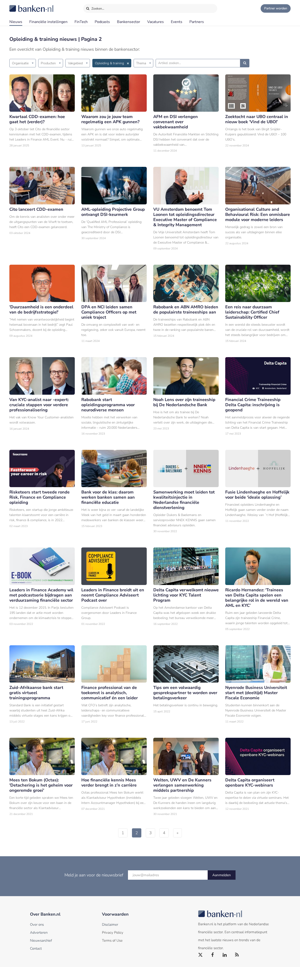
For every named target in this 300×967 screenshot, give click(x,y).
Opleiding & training (109, 63)
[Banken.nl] (20, 5)
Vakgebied (75, 63)
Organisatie (20, 63)
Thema (141, 63)
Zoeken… (97, 8)
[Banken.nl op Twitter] (200, 955)
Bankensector (128, 21)
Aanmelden (221, 875)
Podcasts (102, 21)
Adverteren (39, 932)
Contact (36, 948)
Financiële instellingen (48, 21)
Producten (48, 63)
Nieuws (15, 21)
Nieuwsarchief (41, 940)
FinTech (81, 21)
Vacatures (155, 21)
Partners (196, 21)
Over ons (37, 924)
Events (176, 21)
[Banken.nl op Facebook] (212, 955)
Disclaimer (110, 924)
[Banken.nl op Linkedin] (225, 955)
